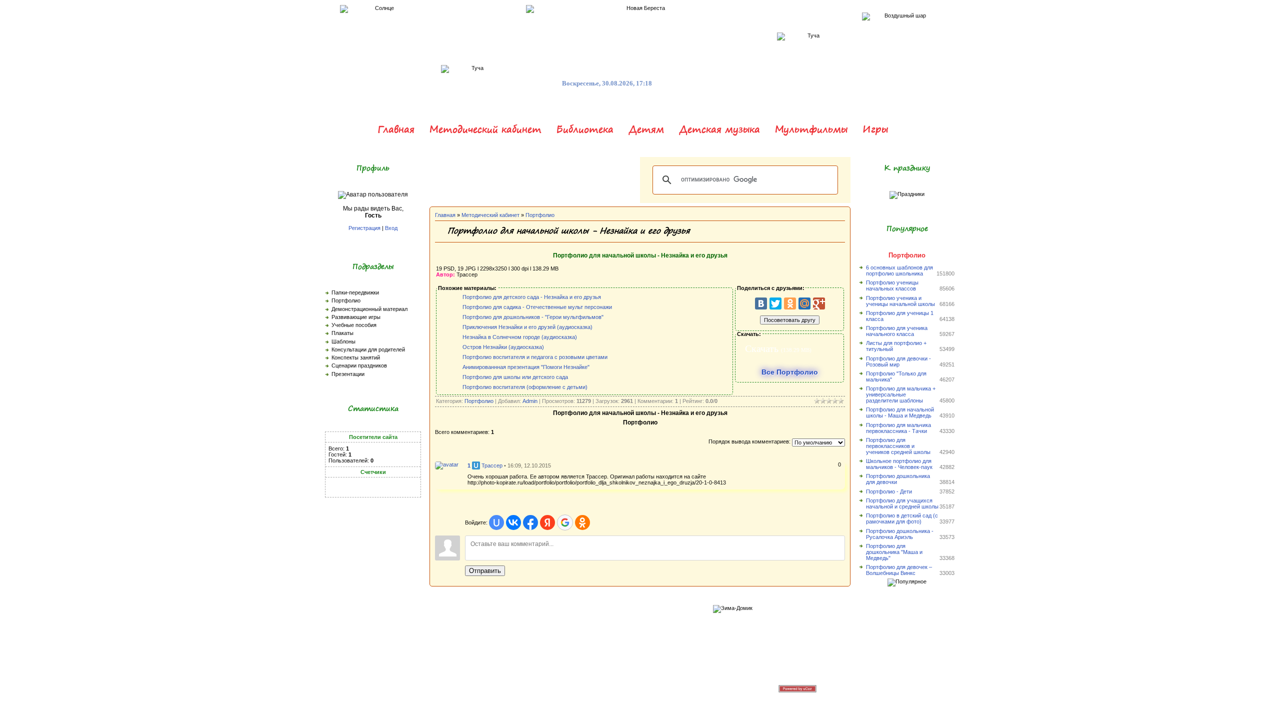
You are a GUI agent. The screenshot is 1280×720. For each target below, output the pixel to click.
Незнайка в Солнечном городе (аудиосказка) (519, 337)
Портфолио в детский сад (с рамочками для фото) (902, 518)
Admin (530, 401)
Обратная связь (579, 688)
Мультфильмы (811, 129)
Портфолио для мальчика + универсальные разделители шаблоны (901, 395)
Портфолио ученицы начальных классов (892, 286)
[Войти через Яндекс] (547, 522)
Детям (646, 129)
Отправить (485, 570)
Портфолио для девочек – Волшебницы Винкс (899, 570)
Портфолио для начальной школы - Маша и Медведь (900, 412)
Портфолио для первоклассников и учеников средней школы (898, 446)
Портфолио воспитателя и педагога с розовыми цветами (535, 357)
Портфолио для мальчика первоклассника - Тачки (898, 428)
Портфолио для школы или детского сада (515, 377)
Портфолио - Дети (889, 491)
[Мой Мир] (804, 304)
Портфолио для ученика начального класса (897, 331)
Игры (875, 129)
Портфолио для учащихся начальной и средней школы (902, 504)
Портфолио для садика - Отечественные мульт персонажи (537, 307)
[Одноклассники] (790, 304)
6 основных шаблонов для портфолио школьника (899, 270)
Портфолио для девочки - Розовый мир (898, 362)
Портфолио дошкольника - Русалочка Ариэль (900, 534)
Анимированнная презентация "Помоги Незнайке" (526, 367)
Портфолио (540, 215)
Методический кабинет (486, 129)
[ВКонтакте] (761, 304)
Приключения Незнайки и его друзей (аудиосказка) (527, 327)
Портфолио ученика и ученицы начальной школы (900, 301)
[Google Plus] (819, 304)
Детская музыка (719, 129)
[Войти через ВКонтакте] (513, 522)
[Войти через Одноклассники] (582, 522)
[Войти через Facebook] (530, 522)
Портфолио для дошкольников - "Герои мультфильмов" (533, 317)
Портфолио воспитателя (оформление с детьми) (525, 387)
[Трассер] (446, 465)
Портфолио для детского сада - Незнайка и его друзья (531, 297)
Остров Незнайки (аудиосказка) (503, 347)
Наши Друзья (621, 688)
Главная (396, 129)
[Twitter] (776, 304)
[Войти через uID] (496, 522)
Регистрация (364, 228)
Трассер (492, 465)
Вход (391, 228)
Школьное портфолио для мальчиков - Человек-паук (899, 464)
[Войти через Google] (565, 522)
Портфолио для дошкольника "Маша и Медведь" (894, 552)
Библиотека (585, 129)
